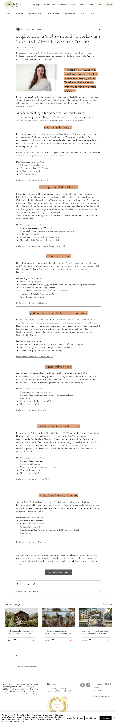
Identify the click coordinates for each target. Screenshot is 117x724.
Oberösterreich (14, 691)
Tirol (4, 691)
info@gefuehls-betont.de (63, 691)
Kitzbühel (25, 691)
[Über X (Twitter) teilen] (23, 584)
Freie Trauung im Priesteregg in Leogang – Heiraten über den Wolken (20, 632)
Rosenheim (25, 684)
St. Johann (7, 694)
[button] (109, 14)
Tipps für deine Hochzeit (34, 13)
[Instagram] (88, 685)
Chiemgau (30, 687)
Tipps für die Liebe (70, 13)
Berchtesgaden (9, 687)
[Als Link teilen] (34, 584)
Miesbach (25, 689)
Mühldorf (7, 689)
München (16, 689)
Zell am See (17, 694)
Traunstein (15, 684)
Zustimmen (105, 718)
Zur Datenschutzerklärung (14, 721)
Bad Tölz (27, 694)
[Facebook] (82, 685)
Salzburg (6, 684)
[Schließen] (114, 718)
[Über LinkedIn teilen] (28, 584)
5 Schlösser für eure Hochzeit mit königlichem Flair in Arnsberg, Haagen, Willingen (95, 632)
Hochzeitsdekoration (53, 13)
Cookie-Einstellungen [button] (75, 718)
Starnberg (34, 689)
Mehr (92, 13)
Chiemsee (20, 687)
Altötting (35, 684)
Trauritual (83, 13)
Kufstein (33, 691)
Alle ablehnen (91, 718)
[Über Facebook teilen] (17, 584)
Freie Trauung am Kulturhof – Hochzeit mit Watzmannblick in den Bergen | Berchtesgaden (58, 632)
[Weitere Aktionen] (99, 29)
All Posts (7, 13)
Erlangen (35, 694)
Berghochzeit (19, 13)
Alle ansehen (107, 604)
